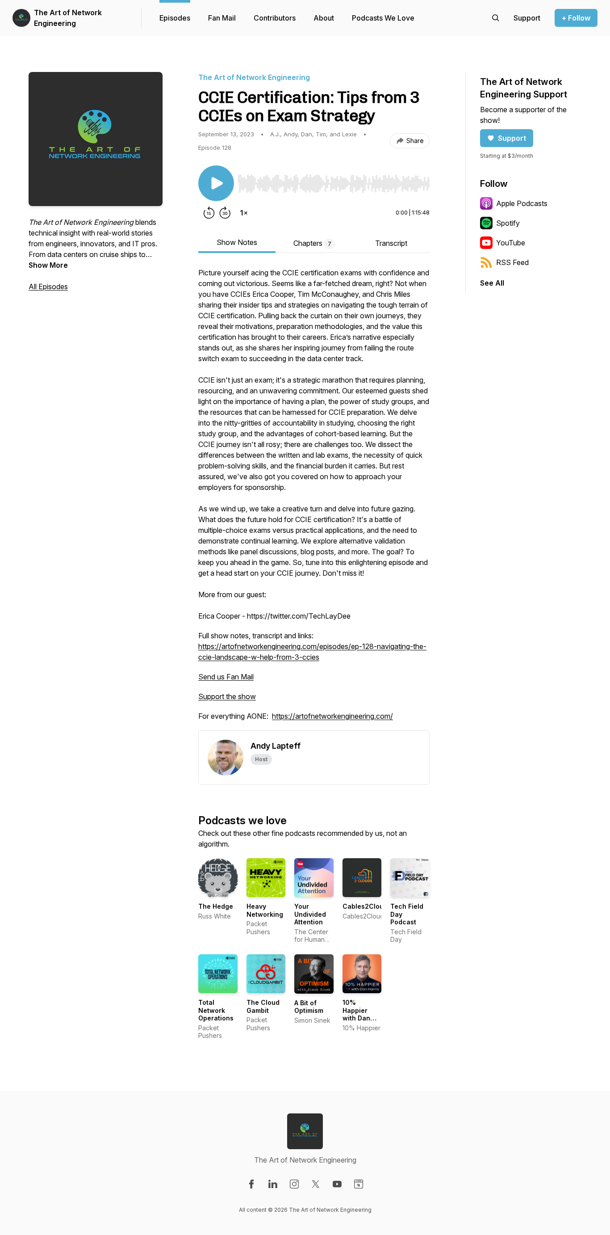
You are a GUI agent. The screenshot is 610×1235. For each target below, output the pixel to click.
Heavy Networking (265, 910)
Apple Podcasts (521, 203)
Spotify (508, 223)
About (323, 17)
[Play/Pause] (216, 183)
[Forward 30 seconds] (225, 213)
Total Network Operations (216, 1010)
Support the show (227, 696)
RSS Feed (512, 262)
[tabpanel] (314, 498)
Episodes (174, 17)
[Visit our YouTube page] (337, 1184)
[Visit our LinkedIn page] (272, 1184)
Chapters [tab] (312, 243)
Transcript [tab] (391, 243)
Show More (48, 265)
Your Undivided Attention (310, 914)
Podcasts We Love (383, 17)
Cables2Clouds (367, 906)
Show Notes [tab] (237, 242)
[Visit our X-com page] (315, 1184)
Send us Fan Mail (226, 676)
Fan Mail (222, 17)
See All (492, 282)
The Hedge (215, 906)
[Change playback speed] (244, 213)
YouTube (510, 242)
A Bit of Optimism (308, 1007)
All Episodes (48, 286)
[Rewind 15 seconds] (209, 213)
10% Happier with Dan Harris (356, 1014)
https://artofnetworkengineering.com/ (332, 716)
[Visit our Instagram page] (294, 1184)
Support (512, 138)
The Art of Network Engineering (68, 18)
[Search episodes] (495, 18)
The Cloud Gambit (263, 1006)
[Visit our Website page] (358, 1184)
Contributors (275, 17)
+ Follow (576, 17)
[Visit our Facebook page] (251, 1184)
